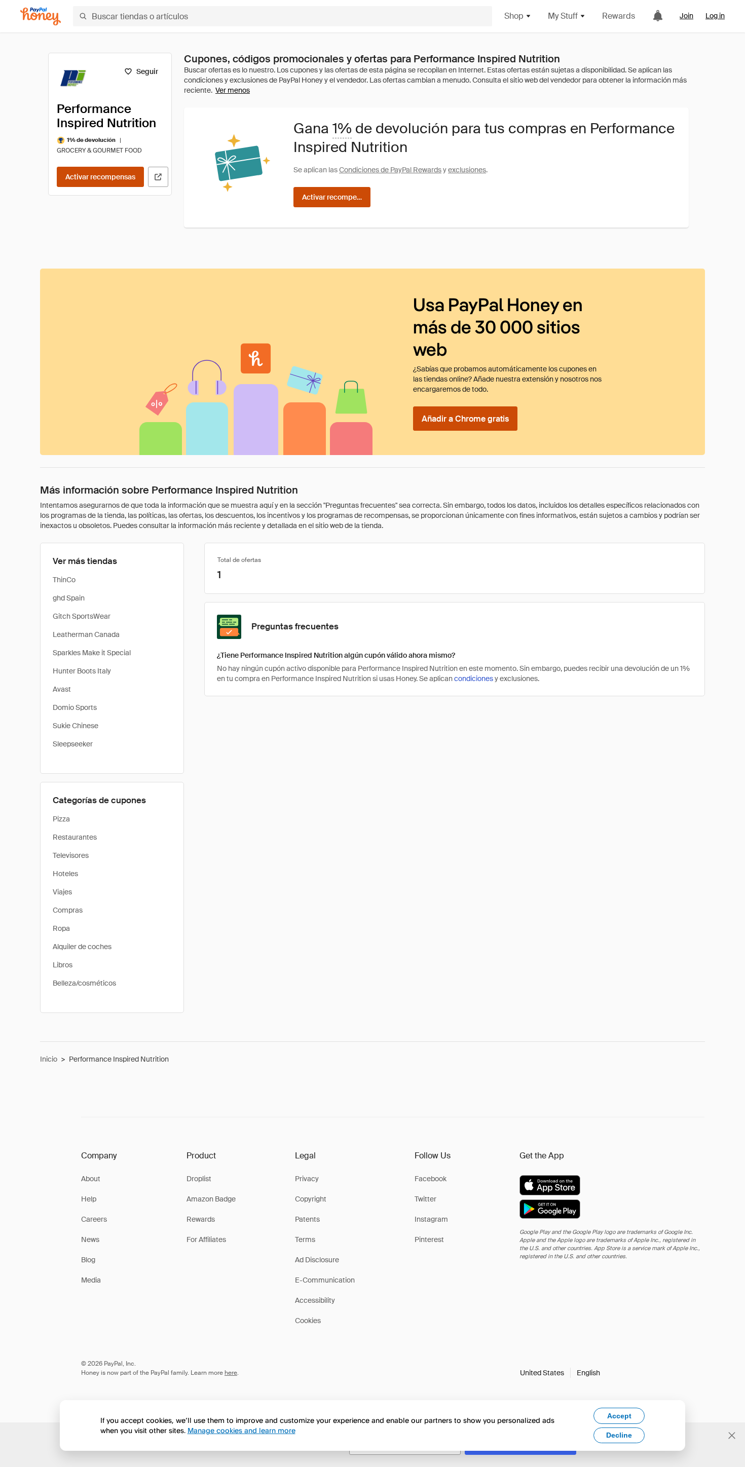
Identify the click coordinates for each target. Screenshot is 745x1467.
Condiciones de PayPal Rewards (390, 169)
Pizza (61, 818)
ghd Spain (69, 598)
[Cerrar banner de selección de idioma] (732, 1435)
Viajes (62, 891)
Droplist (199, 1178)
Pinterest (429, 1239)
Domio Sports (75, 707)
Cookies (308, 1320)
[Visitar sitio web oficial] (158, 177)
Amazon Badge (211, 1198)
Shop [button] (514, 16)
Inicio (48, 1059)
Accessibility (315, 1300)
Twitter (425, 1198)
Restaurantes (75, 837)
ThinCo (64, 579)
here (231, 1373)
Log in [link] (715, 15)
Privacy (307, 1178)
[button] (560, 1373)
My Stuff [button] (563, 16)
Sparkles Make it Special (92, 652)
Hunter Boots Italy (82, 670)
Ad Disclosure (317, 1259)
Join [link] (686, 15)
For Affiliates (206, 1239)
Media (91, 1280)
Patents (307, 1219)
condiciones (473, 678)
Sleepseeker (73, 743)
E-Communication (325, 1280)
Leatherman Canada (86, 634)
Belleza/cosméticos (84, 983)
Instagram (431, 1219)
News (90, 1239)
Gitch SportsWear (81, 616)
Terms (305, 1239)
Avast (62, 689)
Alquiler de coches (82, 946)
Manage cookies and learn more (241, 1430)
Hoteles (65, 873)
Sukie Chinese (75, 725)
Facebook (430, 1178)
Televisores (71, 855)
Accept (619, 1416)
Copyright (310, 1198)
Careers (94, 1219)
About (90, 1178)
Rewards (618, 16)
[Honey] (40, 16)
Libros (62, 964)
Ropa (61, 928)
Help (88, 1198)
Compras (68, 910)
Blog (88, 1259)
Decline (619, 1435)
